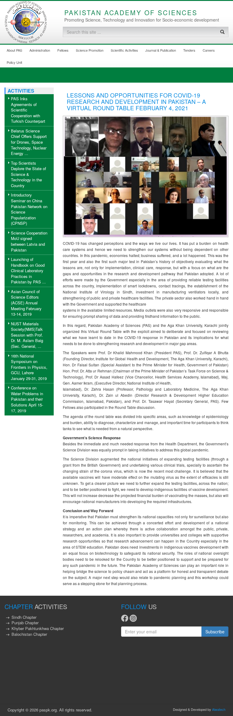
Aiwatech (218, 709)
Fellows (63, 50)
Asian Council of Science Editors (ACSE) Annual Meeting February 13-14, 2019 (26, 303)
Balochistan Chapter (29, 634)
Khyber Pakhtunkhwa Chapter (38, 628)
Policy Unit (14, 62)
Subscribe (215, 632)
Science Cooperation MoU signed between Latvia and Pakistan (29, 241)
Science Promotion (89, 50)
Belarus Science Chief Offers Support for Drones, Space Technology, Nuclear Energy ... (29, 142)
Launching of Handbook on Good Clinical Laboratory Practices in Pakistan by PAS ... (28, 270)
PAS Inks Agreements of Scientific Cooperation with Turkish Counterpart (28, 110)
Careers (209, 50)
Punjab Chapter (25, 622)
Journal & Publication (160, 50)
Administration (39, 50)
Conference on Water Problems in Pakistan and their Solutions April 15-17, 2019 (27, 399)
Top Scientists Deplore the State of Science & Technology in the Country (28, 174)
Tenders (189, 50)
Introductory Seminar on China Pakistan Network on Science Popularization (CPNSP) (29, 209)
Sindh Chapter (24, 617)
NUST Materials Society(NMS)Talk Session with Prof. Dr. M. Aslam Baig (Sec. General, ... (27, 335)
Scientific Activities (124, 50)
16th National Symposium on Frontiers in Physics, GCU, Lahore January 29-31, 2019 (29, 367)
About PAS (14, 50)
